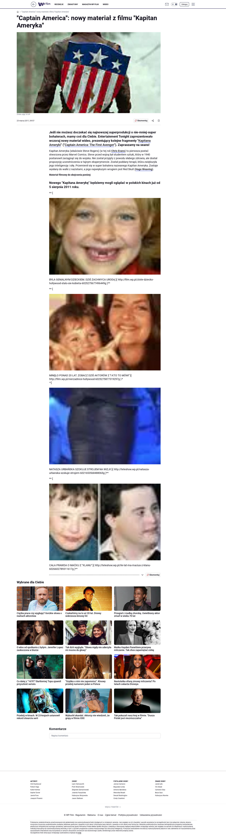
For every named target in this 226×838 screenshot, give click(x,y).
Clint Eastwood (35, 784)
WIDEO (105, 4)
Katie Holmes (35, 790)
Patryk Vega (34, 787)
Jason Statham (77, 798)
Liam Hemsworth (78, 784)
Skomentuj (142, 120)
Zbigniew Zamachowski (80, 790)
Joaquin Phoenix (36, 798)
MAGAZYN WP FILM (90, 4)
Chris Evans (118, 150)
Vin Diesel (158, 787)
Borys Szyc (159, 793)
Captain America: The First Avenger (89, 145)
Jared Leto (159, 784)
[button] (174, 4)
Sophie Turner (35, 793)
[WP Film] (46, 4)
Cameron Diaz (160, 790)
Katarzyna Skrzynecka (80, 795)
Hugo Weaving (143, 169)
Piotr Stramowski (78, 787)
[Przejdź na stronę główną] (33, 6)
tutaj (79, 833)
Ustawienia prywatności (150, 815)
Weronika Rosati (119, 793)
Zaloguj (184, 4)
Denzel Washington (120, 795)
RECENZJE (59, 4)
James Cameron (119, 784)
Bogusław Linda (119, 787)
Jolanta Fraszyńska (79, 793)
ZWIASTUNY (73, 4)
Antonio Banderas (120, 790)
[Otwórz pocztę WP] (167, 4)
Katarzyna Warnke (161, 795)
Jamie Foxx (34, 795)
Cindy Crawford (119, 798)
